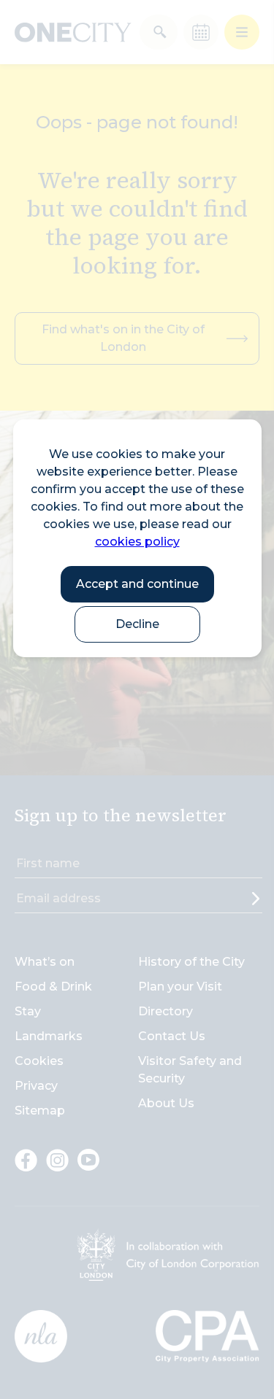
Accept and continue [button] (137, 584)
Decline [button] (137, 624)
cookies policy (137, 542)
